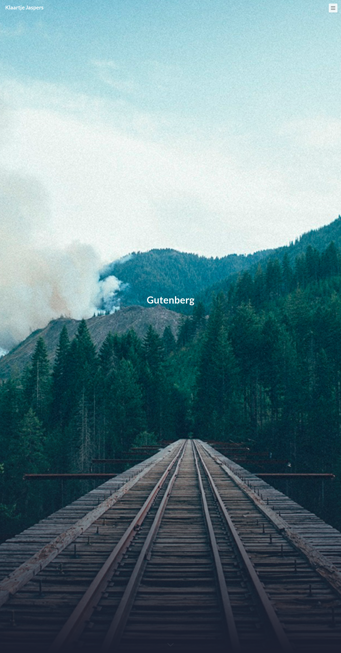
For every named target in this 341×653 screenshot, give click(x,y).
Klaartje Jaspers (24, 7)
